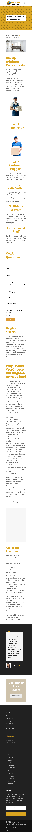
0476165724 (16, 696)
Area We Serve (11, 723)
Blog (7, 715)
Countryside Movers (12, 772)
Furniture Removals (11, 767)
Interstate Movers (11, 783)
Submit (10, 319)
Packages (9, 721)
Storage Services (11, 777)
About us (9, 713)
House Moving (10, 756)
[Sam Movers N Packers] (13, 3)
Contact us (9, 718)
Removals (15, 35)
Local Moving (10, 761)
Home (7, 35)
